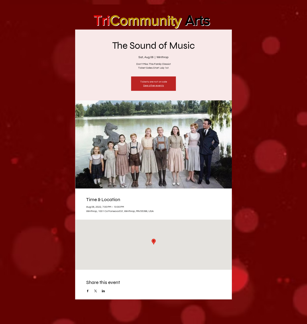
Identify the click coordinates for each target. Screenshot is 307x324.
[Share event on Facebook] (87, 291)
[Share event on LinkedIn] (103, 291)
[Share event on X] (95, 291)
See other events (153, 85)
